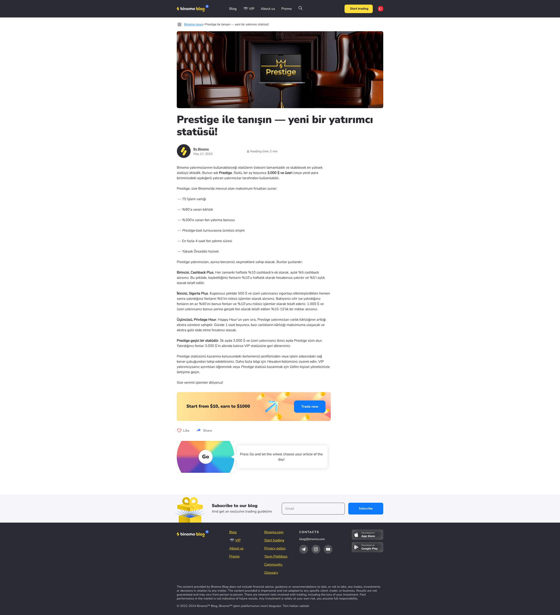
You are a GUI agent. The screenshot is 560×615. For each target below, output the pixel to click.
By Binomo (201, 149)
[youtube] (328, 549)
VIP (251, 8)
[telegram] (303, 549)
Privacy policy (275, 548)
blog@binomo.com (312, 539)
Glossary (271, 572)
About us (268, 8)
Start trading (359, 9)
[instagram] (316, 549)
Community (273, 564)
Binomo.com (274, 532)
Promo (286, 8)
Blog (233, 8)
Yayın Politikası (275, 556)
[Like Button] (179, 430)
